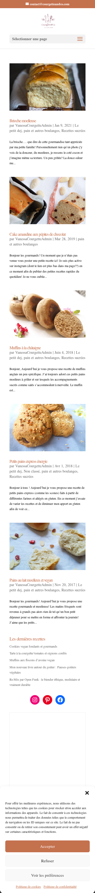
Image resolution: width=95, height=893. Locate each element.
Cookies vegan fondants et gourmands (33, 646)
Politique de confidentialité (60, 886)
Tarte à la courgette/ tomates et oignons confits (38, 653)
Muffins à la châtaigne (25, 347)
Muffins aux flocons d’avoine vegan (32, 660)
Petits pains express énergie (28, 461)
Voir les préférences (47, 875)
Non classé (32, 471)
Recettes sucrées (73, 130)
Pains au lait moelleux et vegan (31, 580)
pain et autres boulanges (41, 130)
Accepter (47, 846)
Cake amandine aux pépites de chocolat (37, 234)
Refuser (47, 860)
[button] (87, 793)
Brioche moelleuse (23, 120)
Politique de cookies (28, 886)
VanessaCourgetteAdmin (33, 125)
